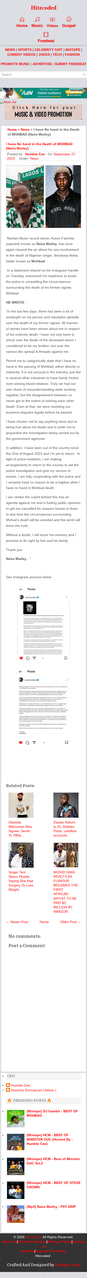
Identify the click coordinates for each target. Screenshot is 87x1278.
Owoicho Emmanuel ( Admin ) (33, 1090)
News (25, 129)
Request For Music (50, 1251)
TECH (57, 54)
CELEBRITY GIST (49, 50)
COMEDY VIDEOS (21, 54)
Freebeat (46, 41)
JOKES (44, 54)
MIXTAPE (72, 50)
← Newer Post (17, 922)
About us (9, 1242)
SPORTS (25, 50)
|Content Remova (32, 1242)
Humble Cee (20, 1085)
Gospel (69, 25)
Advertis (27, 1251)
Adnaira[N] (76, 90)
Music (37, 25)
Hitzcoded (33, 1237)
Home (22, 25)
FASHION (72, 54)
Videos (52, 26)
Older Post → (70, 922)
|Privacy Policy (59, 1242)
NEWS (10, 50)
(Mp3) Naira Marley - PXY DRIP (51, 1207)
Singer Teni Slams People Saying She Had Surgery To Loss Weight (20, 881)
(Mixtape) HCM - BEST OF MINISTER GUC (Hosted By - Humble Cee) (50, 1139)
